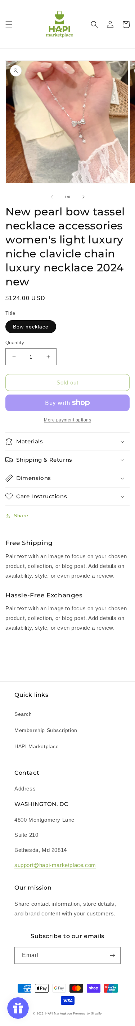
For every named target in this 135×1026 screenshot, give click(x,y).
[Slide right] (83, 197)
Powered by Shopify (87, 1013)
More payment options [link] (67, 420)
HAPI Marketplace (36, 746)
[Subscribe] (112, 955)
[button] (9, 24)
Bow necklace (31, 327)
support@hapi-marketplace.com (55, 865)
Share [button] (21, 515)
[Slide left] (52, 197)
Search (23, 714)
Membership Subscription (45, 730)
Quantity (14, 342)
